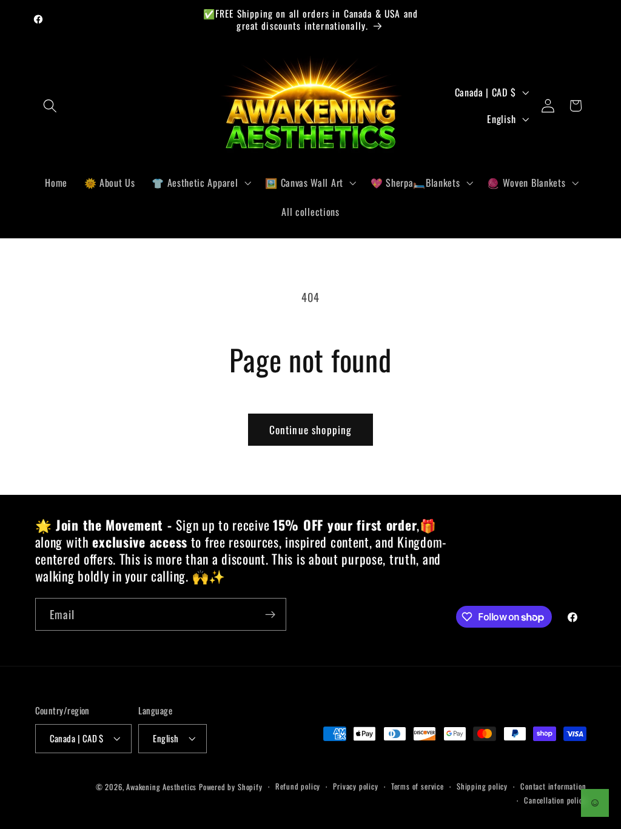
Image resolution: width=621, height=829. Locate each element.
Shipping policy (482, 786)
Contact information (553, 786)
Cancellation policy (555, 800)
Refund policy (297, 786)
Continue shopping (310, 429)
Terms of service (417, 786)
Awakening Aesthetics (161, 787)
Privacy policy (355, 786)
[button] (50, 105)
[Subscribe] (270, 614)
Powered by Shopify (231, 787)
